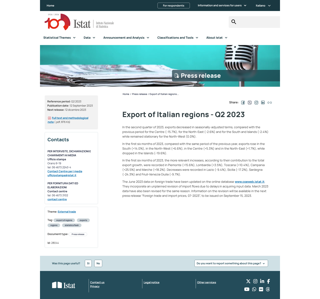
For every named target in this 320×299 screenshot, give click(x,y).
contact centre (57, 199)
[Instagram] (255, 282)
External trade (67, 211)
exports (83, 220)
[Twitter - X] (248, 282)
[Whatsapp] (254, 290)
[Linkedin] (262, 282)
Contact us (97, 282)
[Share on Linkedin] (262, 102)
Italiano (260, 5)
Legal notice (152, 282)
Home (50, 5)
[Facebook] (268, 282)
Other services (206, 282)
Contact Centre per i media (65, 171)
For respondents (173, 5)
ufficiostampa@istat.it (62, 175)
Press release (78, 234)
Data (87, 38)
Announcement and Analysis (123, 38)
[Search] (233, 22)
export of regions (64, 220)
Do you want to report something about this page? (229, 263)
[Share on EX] (249, 102)
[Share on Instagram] (256, 102)
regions (53, 225)
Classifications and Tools (175, 38)
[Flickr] (261, 290)
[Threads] (268, 290)
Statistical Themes (57, 38)
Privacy (95, 286)
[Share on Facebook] (242, 102)
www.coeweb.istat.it (249, 182)
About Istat (214, 38)
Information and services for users (220, 5)
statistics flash (72, 225)
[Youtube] (247, 290)
